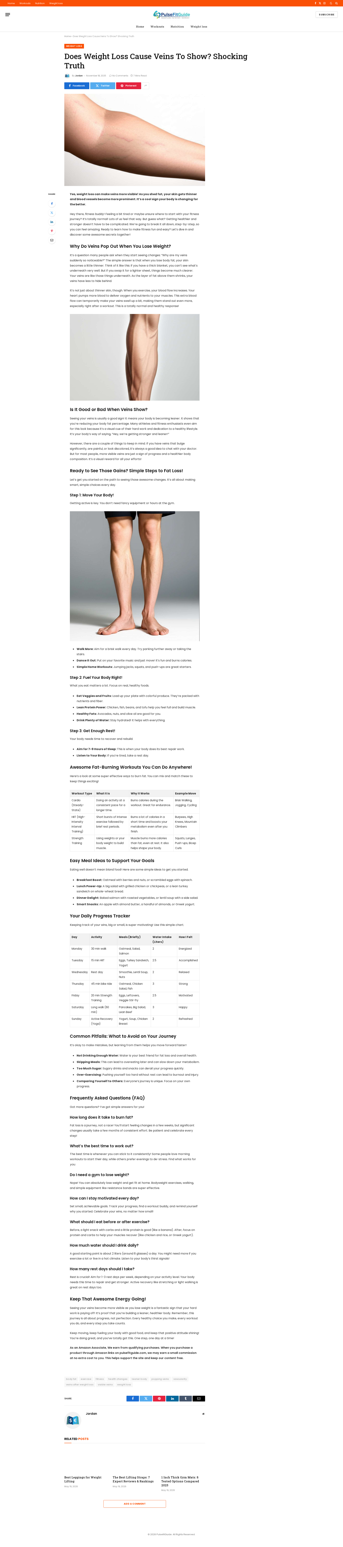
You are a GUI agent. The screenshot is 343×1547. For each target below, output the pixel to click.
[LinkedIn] (51, 221)
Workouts (25, 3)
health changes (117, 1379)
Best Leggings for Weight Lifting (82, 1479)
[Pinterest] (51, 231)
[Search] (336, 3)
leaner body (139, 1379)
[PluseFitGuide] (171, 14)
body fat (71, 1379)
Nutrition (40, 3)
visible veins (105, 1384)
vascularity (180, 1379)
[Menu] (7, 15)
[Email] (51, 240)
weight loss (124, 1384)
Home (11, 3)
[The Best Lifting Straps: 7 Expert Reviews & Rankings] (134, 1460)
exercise (86, 1379)
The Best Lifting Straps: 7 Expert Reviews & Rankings (133, 1479)
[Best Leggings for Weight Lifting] (86, 1460)
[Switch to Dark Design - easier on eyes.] (331, 3)
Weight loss (56, 3)
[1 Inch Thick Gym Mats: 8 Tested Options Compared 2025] (183, 1460)
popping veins (160, 1379)
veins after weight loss (79, 1384)
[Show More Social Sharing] (145, 85)
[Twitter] (51, 212)
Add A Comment (135, 1503)
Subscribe (326, 14)
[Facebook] (51, 203)
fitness (100, 1379)
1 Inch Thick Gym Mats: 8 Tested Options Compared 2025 (180, 1481)
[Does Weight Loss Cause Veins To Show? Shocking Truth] (134, 140)
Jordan (79, 75)
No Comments (120, 75)
